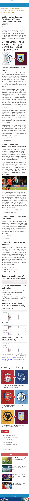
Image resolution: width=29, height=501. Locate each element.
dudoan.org (12, 357)
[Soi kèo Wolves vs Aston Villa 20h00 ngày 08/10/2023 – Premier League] (14, 410)
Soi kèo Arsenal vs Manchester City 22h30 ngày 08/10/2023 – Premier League (13, 406)
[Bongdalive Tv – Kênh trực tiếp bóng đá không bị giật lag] (6, 473)
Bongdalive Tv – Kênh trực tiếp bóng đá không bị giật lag (19, 476)
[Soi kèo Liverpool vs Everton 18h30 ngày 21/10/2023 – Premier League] (14, 371)
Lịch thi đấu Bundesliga (9, 435)
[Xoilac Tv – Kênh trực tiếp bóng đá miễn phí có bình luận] (6, 465)
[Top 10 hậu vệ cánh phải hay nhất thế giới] (6, 482)
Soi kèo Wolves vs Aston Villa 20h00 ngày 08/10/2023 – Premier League (13, 425)
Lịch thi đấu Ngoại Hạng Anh (10, 444)
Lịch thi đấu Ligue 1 (8, 442)
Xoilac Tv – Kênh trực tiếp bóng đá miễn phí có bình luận (19, 468)
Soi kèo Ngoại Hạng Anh (16, 8)
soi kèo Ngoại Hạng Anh (8, 359)
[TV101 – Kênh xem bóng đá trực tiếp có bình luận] (6, 457)
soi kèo (9, 30)
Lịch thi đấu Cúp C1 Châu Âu (10, 437)
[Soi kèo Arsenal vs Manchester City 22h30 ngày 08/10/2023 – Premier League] (14, 390)
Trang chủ (5, 8)
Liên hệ (14, 496)
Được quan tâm (15, 454)
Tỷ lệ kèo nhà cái (7, 449)
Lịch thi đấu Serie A (8, 447)
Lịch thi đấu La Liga (8, 440)
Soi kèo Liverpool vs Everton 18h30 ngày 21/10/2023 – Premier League (13, 386)
